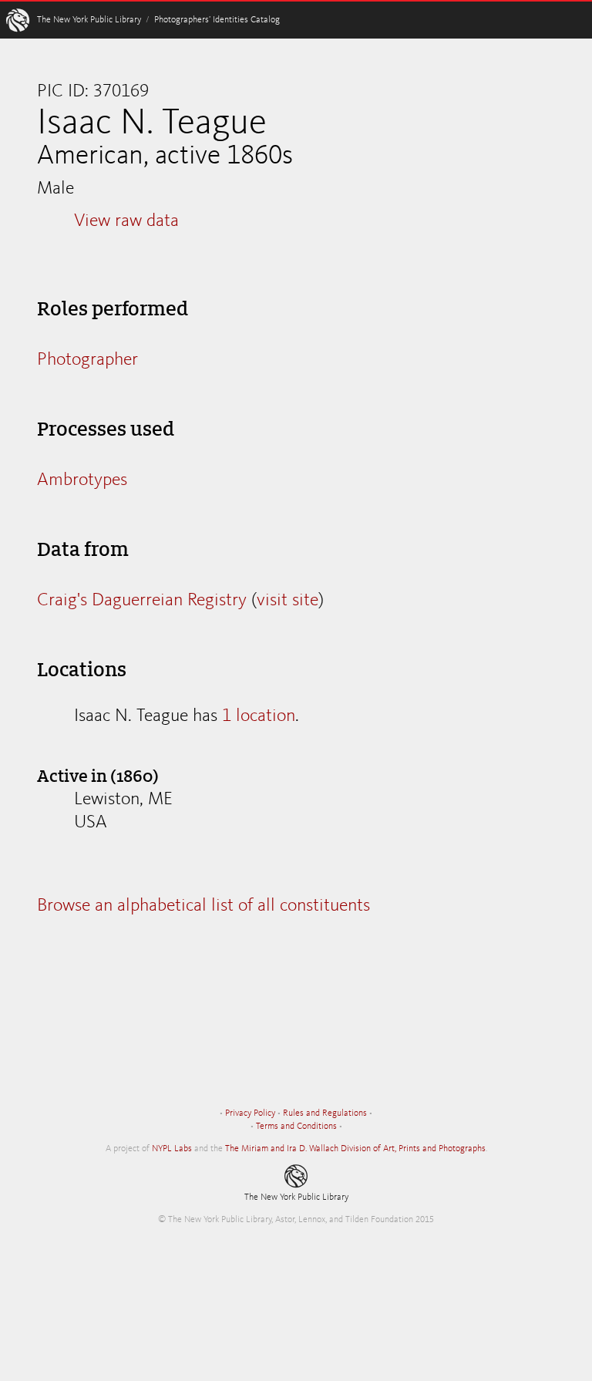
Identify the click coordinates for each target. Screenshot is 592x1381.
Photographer (87, 360)
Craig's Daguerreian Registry (142, 600)
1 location (258, 716)
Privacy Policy (250, 1113)
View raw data (126, 221)
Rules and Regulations (325, 1113)
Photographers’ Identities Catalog (217, 20)
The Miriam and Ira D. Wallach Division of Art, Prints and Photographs (355, 1149)
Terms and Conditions (296, 1126)
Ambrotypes (82, 480)
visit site (287, 600)
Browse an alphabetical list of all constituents (203, 906)
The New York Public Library (89, 20)
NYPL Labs (172, 1149)
